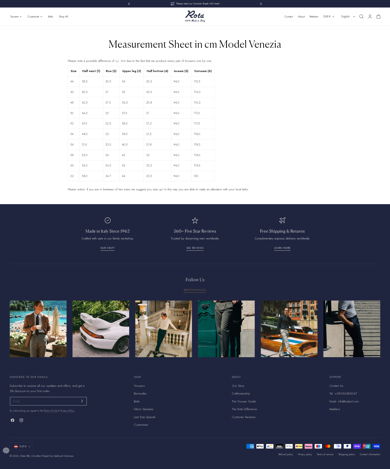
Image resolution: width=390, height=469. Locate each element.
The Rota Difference (244, 409)
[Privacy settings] (6, 450)
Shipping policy (346, 454)
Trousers (139, 386)
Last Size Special (144, 417)
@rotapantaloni (195, 290)
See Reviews (195, 248)
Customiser (141, 425)
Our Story (238, 386)
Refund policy (285, 454)
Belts (137, 401)
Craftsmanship (241, 393)
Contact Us (336, 386)
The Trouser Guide (244, 401)
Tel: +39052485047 (343, 393)
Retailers (314, 16)
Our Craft (108, 248)
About (301, 16)
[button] (361, 16)
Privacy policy (305, 454)
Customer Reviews (244, 417)
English (345, 16)
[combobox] (348, 16)
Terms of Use (51, 411)
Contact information (370, 454)
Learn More (282, 248)
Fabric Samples (143, 409)
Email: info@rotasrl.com (344, 401)
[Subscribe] (82, 401)
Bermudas (140, 393)
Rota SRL (25, 456)
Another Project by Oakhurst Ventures (52, 456)
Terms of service (325, 454)
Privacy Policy (67, 411)
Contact (289, 16)
